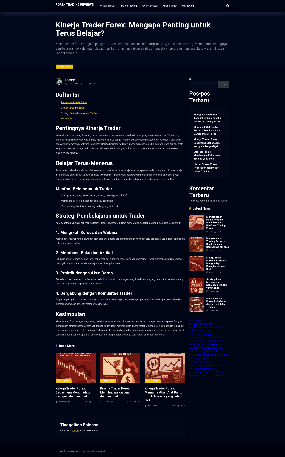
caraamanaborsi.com (199, 361)
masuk (75, 430)
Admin (71, 79)
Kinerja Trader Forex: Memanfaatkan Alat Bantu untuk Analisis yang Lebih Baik (163, 394)
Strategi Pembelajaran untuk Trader (79, 113)
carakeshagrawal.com (200, 334)
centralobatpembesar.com (202, 368)
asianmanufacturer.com (201, 323)
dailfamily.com (196, 344)
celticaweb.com (217, 337)
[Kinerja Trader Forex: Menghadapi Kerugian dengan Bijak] (120, 368)
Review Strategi (149, 5)
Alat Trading (188, 5)
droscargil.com (220, 375)
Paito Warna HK (218, 327)
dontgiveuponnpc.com (200, 375)
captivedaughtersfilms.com (203, 358)
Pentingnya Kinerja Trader (74, 102)
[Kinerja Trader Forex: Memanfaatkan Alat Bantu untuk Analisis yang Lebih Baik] (165, 368)
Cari (191, 79)
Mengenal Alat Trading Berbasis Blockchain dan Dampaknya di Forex (207, 130)
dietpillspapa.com (220, 372)
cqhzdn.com (218, 341)
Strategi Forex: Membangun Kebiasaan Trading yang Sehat (207, 155)
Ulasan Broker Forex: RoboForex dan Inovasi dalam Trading (206, 168)
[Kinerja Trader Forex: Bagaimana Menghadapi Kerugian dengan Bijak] (76, 368)
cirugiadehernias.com (200, 341)
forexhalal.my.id (216, 351)
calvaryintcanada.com (200, 330)
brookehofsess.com (199, 354)
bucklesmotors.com (199, 327)
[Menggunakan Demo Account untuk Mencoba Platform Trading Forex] (196, 229)
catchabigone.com (198, 337)
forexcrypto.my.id (214, 344)
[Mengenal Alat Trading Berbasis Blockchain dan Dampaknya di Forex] (196, 251)
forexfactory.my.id (198, 351)
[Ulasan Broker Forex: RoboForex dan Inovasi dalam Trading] (196, 311)
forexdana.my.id (197, 347)
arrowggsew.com (198, 320)
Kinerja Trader (170, 5)
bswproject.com (219, 354)
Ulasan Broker (107, 5)
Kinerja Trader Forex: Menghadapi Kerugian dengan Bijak (115, 392)
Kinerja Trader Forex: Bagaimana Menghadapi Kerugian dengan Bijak (73, 392)
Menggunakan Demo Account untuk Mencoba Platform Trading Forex (207, 118)
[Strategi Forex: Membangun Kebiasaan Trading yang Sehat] (196, 292)
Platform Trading (128, 5)
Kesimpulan (67, 118)
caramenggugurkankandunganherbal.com (210, 365)
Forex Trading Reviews (75, 4)
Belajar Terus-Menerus (72, 107)
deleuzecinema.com (199, 372)
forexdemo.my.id (214, 347)
